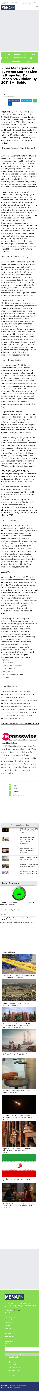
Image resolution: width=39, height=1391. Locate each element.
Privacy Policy (9, 1320)
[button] (30, 3)
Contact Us (8, 1322)
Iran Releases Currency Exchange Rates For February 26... (27, 850)
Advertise (8, 1325)
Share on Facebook (14, 100)
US (6, 54)
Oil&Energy (29, 58)
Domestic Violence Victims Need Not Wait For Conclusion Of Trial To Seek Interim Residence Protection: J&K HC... (19, 1025)
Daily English (10, 1341)
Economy (17, 58)
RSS (13, 1375)
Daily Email (15, 1370)
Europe (17, 54)
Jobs (6, 1331)
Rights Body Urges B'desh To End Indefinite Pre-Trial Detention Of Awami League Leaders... (18, 1150)
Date (4, 95)
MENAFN (6, 112)
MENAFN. (14, 1385)
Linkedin (15, 1373)
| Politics (6, 58)
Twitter (14, 1365)
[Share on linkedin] (10, 104)
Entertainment (11, 61)
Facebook (15, 1362)
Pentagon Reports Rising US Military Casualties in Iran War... (16, 1004)
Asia (33, 54)
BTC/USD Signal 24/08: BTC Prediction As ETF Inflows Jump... (29, 830)
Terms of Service (10, 1317)
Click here (17, 1310)
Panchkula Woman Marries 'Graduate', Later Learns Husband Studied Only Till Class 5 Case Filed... (19, 1205)
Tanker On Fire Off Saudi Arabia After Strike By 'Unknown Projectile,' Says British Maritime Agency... (19, 1117)
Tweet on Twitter (26, 100)
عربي (25, 3)
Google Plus (16, 1367)
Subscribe (22, 1354)
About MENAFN (10, 1328)
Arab (25, 54)
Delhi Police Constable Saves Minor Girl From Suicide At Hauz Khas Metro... (19, 976)
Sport (25, 61)
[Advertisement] (19, 30)
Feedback (8, 1333)
